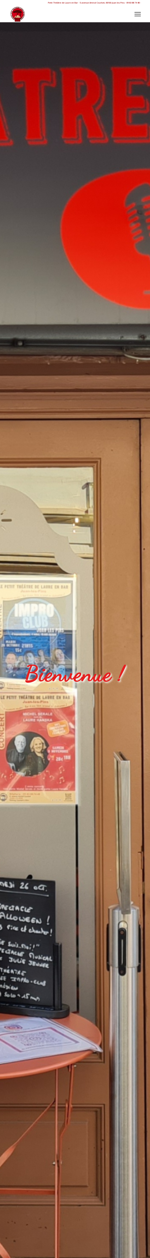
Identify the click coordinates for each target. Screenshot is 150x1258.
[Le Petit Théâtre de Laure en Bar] (17, 14)
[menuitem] (136, 14)
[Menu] (136, 14)
